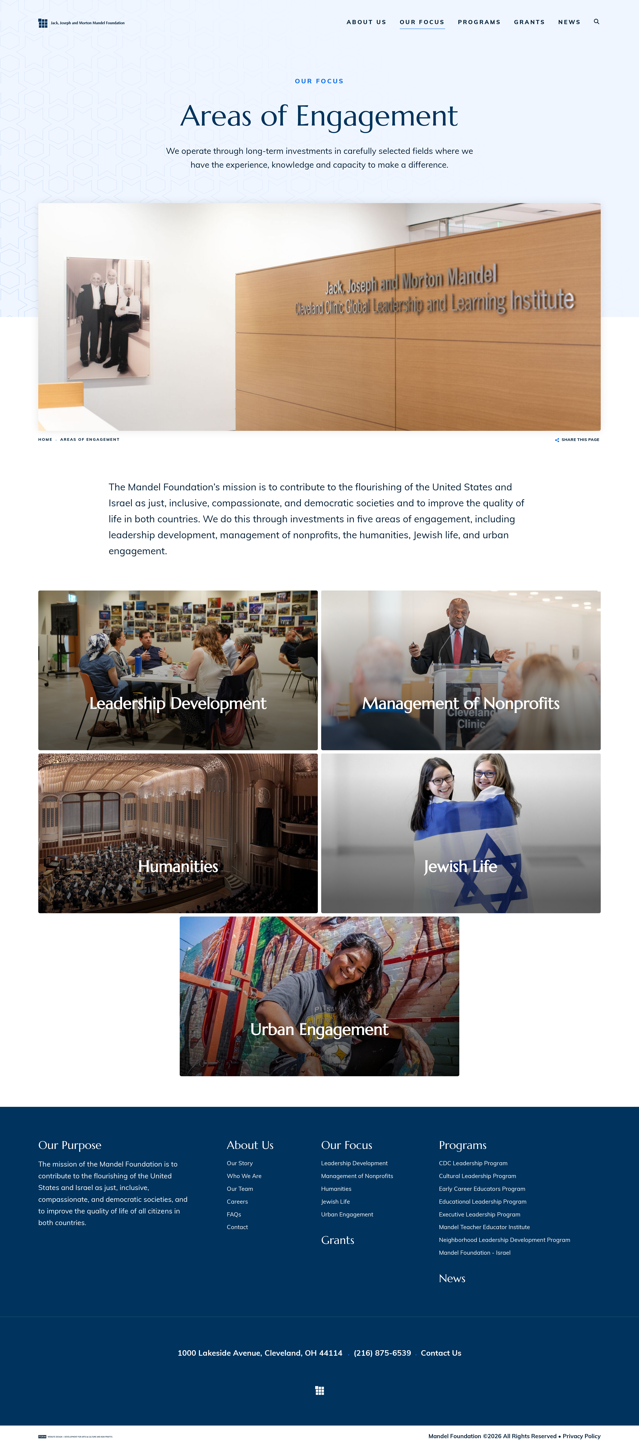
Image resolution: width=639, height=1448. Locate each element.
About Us (367, 23)
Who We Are (244, 1177)
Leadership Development (354, 1164)
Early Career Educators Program (482, 1189)
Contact (237, 1228)
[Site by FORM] (75, 1436)
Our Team (240, 1189)
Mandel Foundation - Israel (475, 1253)
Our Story (240, 1164)
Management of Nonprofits (357, 1177)
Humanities (336, 1189)
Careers (237, 1202)
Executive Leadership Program (479, 1215)
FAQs (234, 1215)
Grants (530, 23)
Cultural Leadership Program (477, 1177)
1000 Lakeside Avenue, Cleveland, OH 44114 (261, 1354)
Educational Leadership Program (483, 1202)
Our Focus (422, 23)
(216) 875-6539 (382, 1354)
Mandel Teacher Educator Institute (484, 1228)
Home (45, 440)
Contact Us (441, 1354)
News (569, 23)
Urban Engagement (347, 1215)
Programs (479, 23)
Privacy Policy (582, 1437)
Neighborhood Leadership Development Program (504, 1240)
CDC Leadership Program (473, 1164)
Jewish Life (335, 1202)
